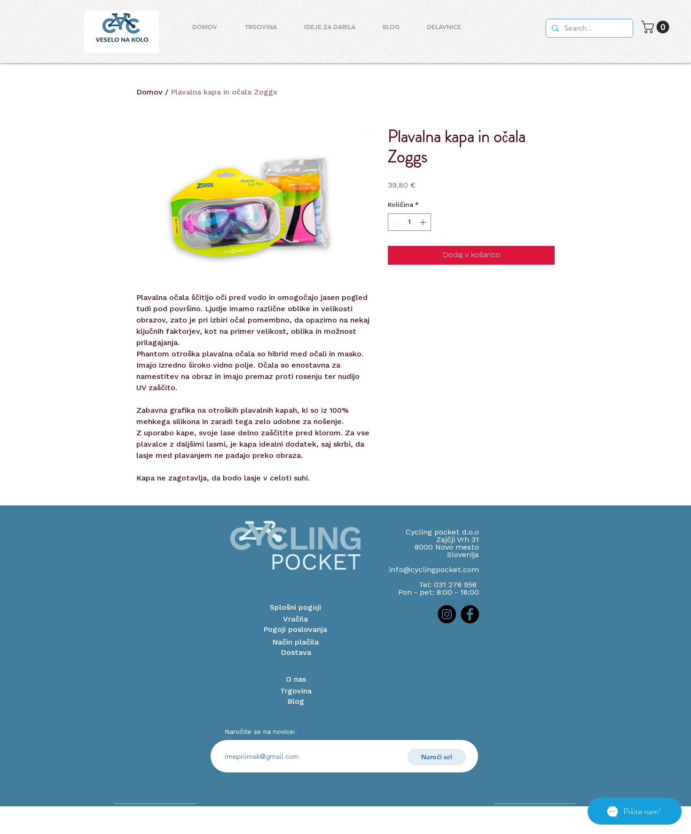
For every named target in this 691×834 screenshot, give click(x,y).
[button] (656, 27)
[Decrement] (395, 222)
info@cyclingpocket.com (434, 570)
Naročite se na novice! (260, 732)
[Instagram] (447, 614)
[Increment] (424, 222)
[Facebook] (470, 614)
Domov (149, 92)
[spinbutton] (409, 222)
